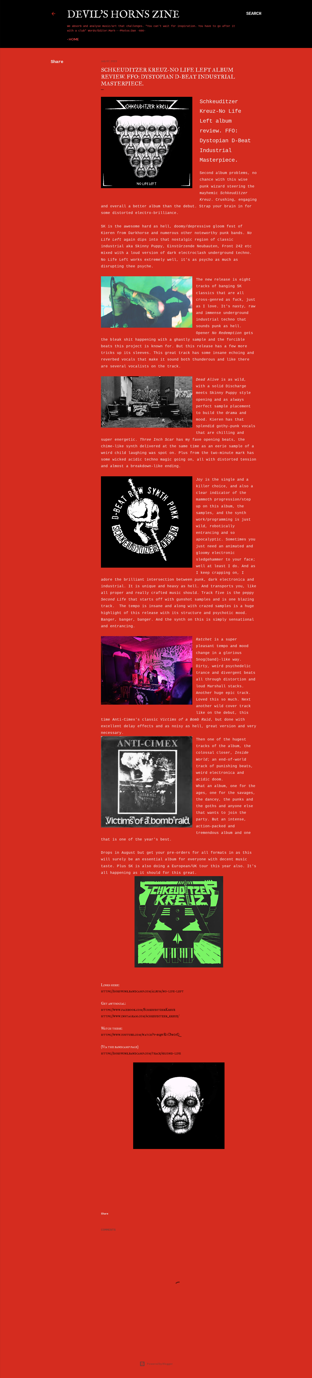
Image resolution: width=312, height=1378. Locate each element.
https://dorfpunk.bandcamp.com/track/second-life (141, 1053)
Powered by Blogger (160, 1363)
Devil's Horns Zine (123, 14)
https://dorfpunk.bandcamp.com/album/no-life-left (142, 991)
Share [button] (57, 61)
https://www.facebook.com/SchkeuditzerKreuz (138, 1009)
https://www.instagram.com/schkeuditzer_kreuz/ (140, 1016)
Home (74, 39)
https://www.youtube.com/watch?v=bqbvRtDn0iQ (140, 1034)
